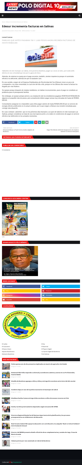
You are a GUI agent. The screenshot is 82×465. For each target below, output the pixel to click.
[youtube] (21, 299)
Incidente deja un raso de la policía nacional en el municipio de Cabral (34, 390)
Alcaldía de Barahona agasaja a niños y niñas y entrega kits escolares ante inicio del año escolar (43, 381)
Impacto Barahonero (8, 351)
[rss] (21, 291)
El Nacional (45, 346)
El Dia (43, 344)
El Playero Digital (47, 349)
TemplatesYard (17, 462)
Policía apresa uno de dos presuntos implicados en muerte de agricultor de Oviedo (39, 364)
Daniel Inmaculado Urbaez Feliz (12, 31)
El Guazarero (6, 346)
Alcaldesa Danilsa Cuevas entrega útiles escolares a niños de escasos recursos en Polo (40, 398)
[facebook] (21, 286)
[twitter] (61, 286)
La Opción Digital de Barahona (51, 351)
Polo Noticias (45, 354)
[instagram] (21, 295)
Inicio (3, 22)
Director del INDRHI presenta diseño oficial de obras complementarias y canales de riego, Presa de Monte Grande (44, 433)
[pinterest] (61, 291)
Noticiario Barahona (8, 354)
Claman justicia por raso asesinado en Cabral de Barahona (30, 441)
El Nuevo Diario (6, 349)
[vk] (61, 295)
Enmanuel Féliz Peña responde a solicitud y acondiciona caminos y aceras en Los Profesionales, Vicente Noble (43, 373)
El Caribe (4, 344)
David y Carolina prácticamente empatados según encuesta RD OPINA (34, 407)
